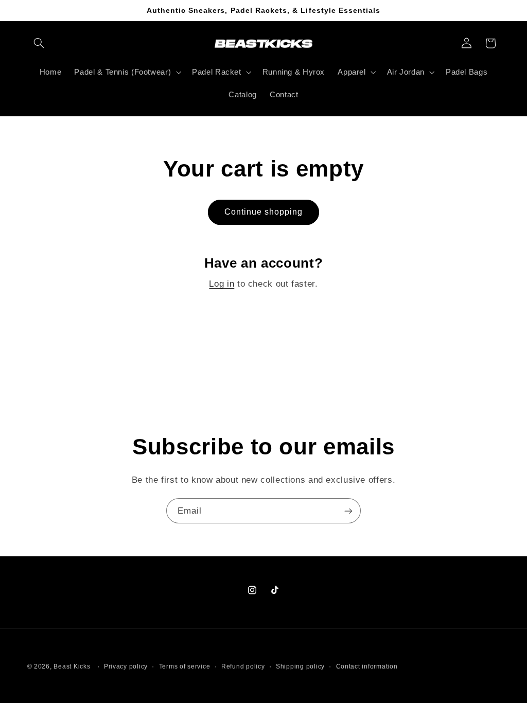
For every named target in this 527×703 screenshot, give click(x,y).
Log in (221, 284)
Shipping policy (300, 666)
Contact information (367, 666)
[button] (39, 43)
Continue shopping (263, 211)
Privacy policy (126, 666)
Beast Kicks (72, 666)
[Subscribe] (348, 510)
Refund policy (243, 666)
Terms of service (184, 666)
